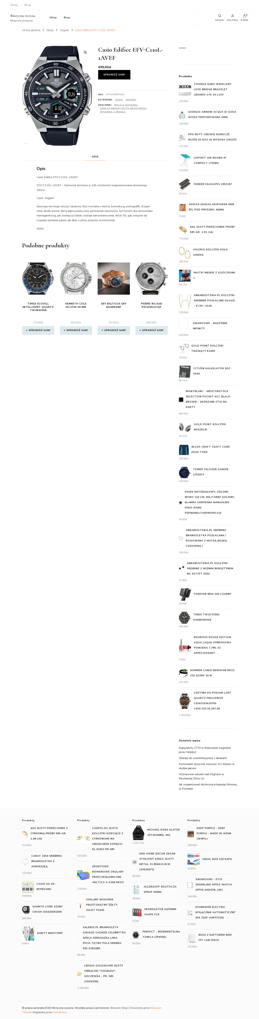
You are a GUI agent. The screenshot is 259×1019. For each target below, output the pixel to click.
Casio (119, 99)
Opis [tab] (95, 156)
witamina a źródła (113, 111)
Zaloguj (232, 20)
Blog (27, 5)
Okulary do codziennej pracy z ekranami (203, 758)
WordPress (60, 1012)
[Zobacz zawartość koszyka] (244, 16)
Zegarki (131, 99)
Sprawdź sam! (114, 74)
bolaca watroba (126, 105)
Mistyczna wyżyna (22, 16)
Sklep (14, 5)
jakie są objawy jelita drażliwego (123, 108)
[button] (85, 52)
